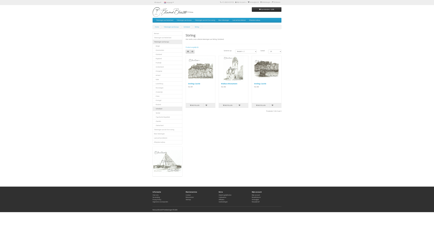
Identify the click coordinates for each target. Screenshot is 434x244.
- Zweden (157, 121)
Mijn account (256, 195)
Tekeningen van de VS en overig (205, 20)
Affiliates (221, 200)
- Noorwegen (158, 88)
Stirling (197, 27)
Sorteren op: (228, 51)
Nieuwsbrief (255, 202)
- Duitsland (158, 54)
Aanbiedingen (223, 202)
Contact (188, 195)
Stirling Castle (194, 83)
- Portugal (157, 100)
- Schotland (158, 109)
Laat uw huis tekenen (239, 20)
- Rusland (157, 105)
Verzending (156, 197)
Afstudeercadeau (254, 20)
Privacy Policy (157, 200)
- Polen (156, 96)
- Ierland (157, 75)
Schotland (187, 27)
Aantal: (263, 51)
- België (157, 46)
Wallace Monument (229, 83)
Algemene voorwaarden (160, 202)
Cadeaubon (222, 197)
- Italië (156, 79)
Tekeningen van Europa (184, 20)
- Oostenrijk (158, 92)
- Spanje (157, 113)
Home (157, 27)
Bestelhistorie (256, 197)
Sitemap (188, 200)
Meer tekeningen (223, 20)
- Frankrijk (157, 63)
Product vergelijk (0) (192, 47)
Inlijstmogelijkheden (225, 195)
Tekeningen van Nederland (164, 20)
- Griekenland (159, 67)
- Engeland (158, 59)
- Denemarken (159, 50)
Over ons (155, 195)
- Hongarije (158, 71)
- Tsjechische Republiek (162, 117)
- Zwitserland (158, 125)
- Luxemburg (158, 84)
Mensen (156, 33)
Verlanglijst (255, 200)
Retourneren (190, 197)
